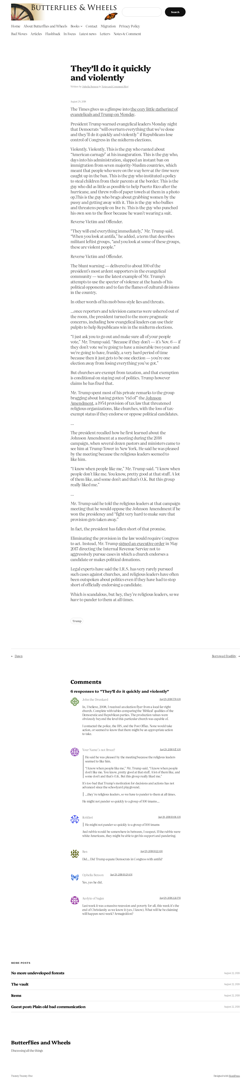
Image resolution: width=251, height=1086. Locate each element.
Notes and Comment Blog (115, 86)
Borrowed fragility (224, 656)
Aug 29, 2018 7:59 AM (169, 699)
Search (175, 12)
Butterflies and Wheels (41, 1042)
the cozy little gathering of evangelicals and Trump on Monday (124, 111)
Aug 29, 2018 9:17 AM (170, 749)
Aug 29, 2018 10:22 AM (151, 851)
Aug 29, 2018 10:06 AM (169, 817)
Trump (76, 621)
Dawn (19, 656)
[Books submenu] (81, 26)
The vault (19, 984)
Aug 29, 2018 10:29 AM (121, 874)
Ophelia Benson (90, 86)
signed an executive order (142, 543)
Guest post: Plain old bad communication (48, 1007)
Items (16, 995)
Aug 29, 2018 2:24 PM (169, 897)
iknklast (87, 817)
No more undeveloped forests (37, 973)
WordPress (234, 1075)
